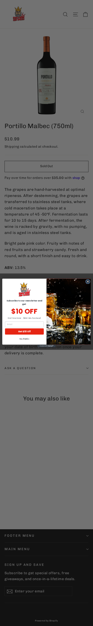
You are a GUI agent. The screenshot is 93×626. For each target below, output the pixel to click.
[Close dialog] (88, 282)
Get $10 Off (24, 331)
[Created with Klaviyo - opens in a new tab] (46, 346)
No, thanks (24, 339)
